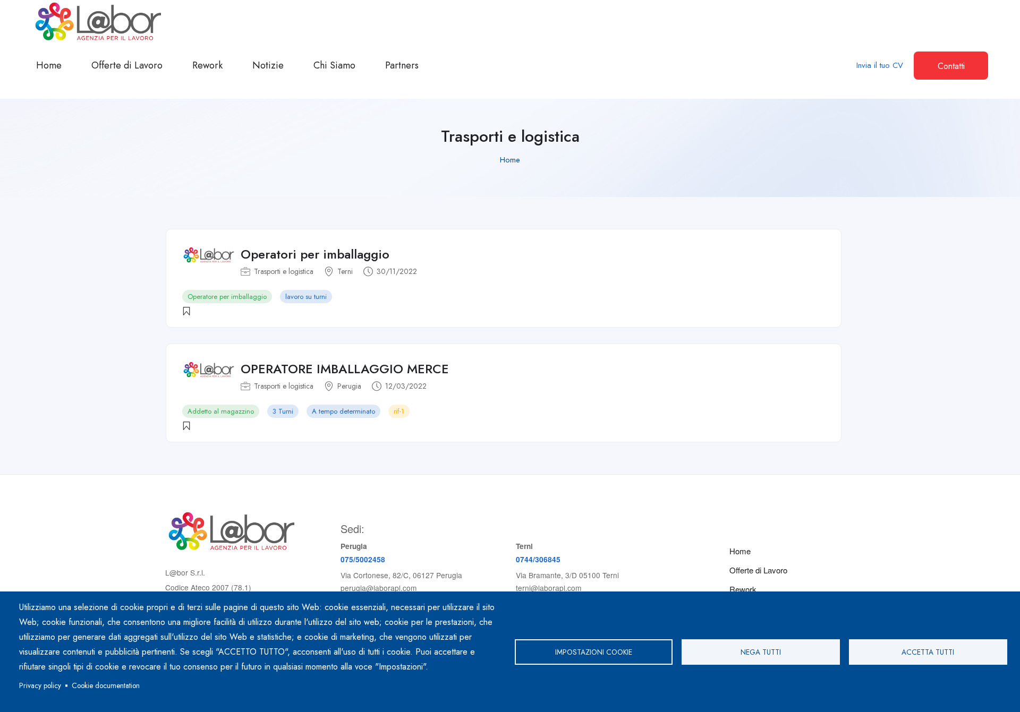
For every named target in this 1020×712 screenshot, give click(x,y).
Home (49, 65)
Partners (402, 65)
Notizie (268, 65)
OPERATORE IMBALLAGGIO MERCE (345, 368)
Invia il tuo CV (879, 65)
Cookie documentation (106, 685)
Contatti (951, 66)
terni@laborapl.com (548, 587)
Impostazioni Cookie (593, 652)
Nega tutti (761, 652)
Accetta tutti (928, 652)
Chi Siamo (334, 65)
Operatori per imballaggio (315, 254)
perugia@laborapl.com (378, 587)
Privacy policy (40, 685)
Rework (207, 65)
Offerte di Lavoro (127, 65)
